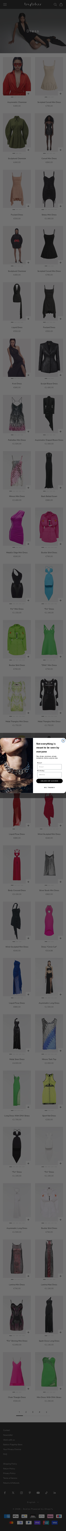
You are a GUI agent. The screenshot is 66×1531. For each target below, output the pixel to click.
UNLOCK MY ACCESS (49, 781)
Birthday (41, 770)
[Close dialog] (63, 740)
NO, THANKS (49, 787)
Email (39, 763)
